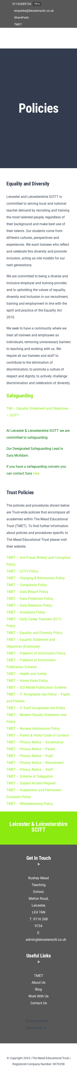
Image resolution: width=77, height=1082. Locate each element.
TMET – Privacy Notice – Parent (30, 749)
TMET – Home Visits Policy (27, 681)
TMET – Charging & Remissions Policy (35, 578)
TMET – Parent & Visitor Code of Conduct (37, 735)
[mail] (45, 1071)
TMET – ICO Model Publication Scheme (36, 687)
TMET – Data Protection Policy (29, 599)
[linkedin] (38, 1071)
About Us (38, 983)
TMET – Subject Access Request (31, 783)
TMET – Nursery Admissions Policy (33, 728)
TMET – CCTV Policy (22, 571)
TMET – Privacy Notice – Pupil (29, 756)
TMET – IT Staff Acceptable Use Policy (35, 708)
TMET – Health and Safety (26, 674)
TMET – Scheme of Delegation (29, 776)
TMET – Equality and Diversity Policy (34, 633)
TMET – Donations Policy (25, 612)
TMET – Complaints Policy (26, 585)
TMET (38, 976)
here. (36, 473)
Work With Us (38, 996)
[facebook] (31, 1071)
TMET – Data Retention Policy (29, 605)
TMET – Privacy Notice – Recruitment (35, 763)
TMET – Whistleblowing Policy (29, 804)
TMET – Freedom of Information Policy (36, 653)
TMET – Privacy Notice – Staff (29, 769)
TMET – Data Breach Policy (27, 592)
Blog (38, 989)
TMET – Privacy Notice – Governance (34, 742)
